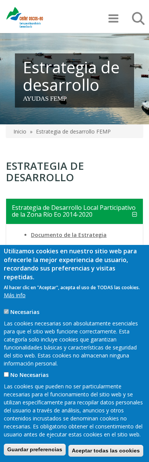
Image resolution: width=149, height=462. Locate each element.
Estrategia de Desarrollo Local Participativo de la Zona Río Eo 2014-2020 (74, 211)
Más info (15, 295)
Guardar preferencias (34, 449)
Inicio (19, 131)
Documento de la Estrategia (69, 234)
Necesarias (24, 312)
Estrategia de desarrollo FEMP (73, 131)
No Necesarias (29, 374)
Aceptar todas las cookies (106, 451)
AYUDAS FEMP (44, 98)
